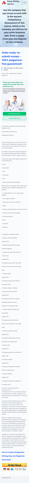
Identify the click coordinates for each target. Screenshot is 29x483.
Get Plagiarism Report (14, 113)
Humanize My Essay (14, 118)
